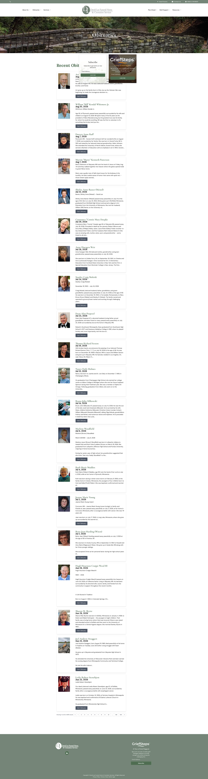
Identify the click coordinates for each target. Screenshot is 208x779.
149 (121, 714)
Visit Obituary (81, 96)
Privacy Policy (96, 777)
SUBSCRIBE (93, 75)
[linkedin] (67, 753)
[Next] (124, 714)
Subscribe (141, 763)
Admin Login (112, 777)
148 (116, 714)
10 (108, 714)
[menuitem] (26, 10)
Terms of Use (104, 777)
